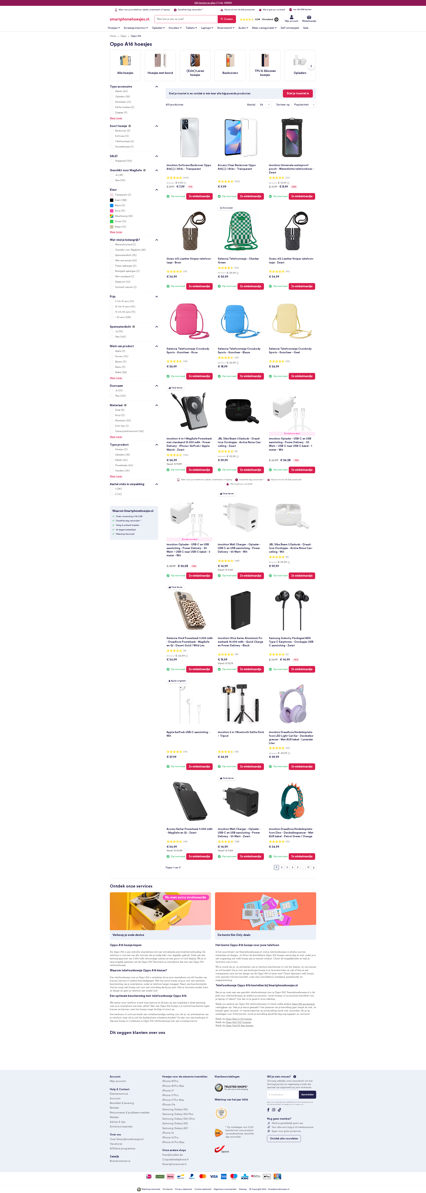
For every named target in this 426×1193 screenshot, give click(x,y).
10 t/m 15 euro (122, 306)
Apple (118, 351)
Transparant (121, 194)
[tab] (134, 86)
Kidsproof (120, 281)
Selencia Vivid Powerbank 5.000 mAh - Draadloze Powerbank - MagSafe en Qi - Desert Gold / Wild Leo (190, 642)
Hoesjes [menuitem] (112, 28)
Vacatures (116, 1144)
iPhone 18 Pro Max (173, 1086)
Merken (114, 1117)
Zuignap (119, 112)
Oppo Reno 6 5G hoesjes (239, 1019)
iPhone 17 (168, 1090)
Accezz (119, 356)
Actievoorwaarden (121, 1126)
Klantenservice (119, 1093)
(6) (287, 654)
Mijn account (291, 21)
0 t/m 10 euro (122, 301)
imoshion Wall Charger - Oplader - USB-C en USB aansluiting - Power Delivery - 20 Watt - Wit (239, 548)
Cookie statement (203, 1189)
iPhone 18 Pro (170, 1081)
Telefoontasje (122, 141)
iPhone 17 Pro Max (173, 1100)
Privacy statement (183, 1189)
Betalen (114, 1107)
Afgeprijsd (120, 160)
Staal (118, 410)
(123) (185, 455)
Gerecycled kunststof (127, 431)
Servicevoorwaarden (274, 1104)
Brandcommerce (120, 1161)
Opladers (120, 96)
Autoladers (121, 102)
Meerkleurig (121, 216)
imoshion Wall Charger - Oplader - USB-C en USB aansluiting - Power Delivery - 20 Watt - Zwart (239, 832)
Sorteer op (283, 104)
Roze (117, 210)
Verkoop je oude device (128, 935)
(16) (288, 841)
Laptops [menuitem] (206, 28)
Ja (116, 175)
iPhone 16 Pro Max (173, 1142)
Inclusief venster (124, 287)
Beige (118, 226)
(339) (186, 178)
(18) (236, 654)
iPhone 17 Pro (170, 1095)
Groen (118, 221)
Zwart (118, 200)
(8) (236, 451)
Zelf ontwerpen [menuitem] (290, 28)
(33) (288, 178)
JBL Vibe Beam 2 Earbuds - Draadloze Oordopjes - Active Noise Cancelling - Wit (291, 548)
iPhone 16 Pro (170, 1137)
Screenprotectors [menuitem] (135, 28)
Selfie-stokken (123, 107)
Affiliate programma (122, 1148)
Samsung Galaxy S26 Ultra (178, 1118)
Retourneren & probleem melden (130, 1112)
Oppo (123, 36)
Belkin (118, 372)
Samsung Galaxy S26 (175, 1109)
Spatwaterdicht (123, 255)
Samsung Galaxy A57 (175, 1128)
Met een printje (123, 260)
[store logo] (129, 18)
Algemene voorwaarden (225, 1189)
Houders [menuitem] (174, 28)
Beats (118, 367)
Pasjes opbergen (124, 265)
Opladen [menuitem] (157, 28)
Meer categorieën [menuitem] (263, 28)
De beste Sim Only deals (234, 935)
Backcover (121, 130)
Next (311, 66)
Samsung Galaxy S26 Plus (177, 1114)
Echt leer (120, 426)
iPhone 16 (168, 1133)
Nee (117, 180)
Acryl (118, 415)
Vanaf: (174, 463)
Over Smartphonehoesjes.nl (126, 1139)
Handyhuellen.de (172, 1155)
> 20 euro (120, 317)
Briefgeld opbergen (125, 271)
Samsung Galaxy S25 (175, 1123)
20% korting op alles (204, 2)
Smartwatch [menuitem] (224, 28)
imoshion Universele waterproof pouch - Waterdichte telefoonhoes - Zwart (291, 169)
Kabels (119, 91)
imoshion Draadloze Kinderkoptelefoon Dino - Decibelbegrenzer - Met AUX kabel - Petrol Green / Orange (291, 832)
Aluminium (120, 420)
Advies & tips (117, 1122)
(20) (185, 361)
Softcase (120, 136)
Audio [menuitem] (242, 28)
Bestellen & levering (122, 1103)
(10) (185, 271)
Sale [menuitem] (305, 28)
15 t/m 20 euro (123, 312)
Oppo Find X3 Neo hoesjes (239, 1025)
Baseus (119, 361)
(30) (185, 752)
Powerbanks (121, 465)
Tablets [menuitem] (190, 28)
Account (115, 1098)
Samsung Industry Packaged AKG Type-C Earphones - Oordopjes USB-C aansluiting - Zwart (291, 642)
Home (113, 36)
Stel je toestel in (298, 93)
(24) (236, 268)
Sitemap (243, 1189)
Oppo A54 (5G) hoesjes (238, 1022)
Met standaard (123, 276)
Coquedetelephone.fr (175, 1159)
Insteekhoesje (122, 146)
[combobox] (195, 19)
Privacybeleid (304, 1102)
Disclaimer (168, 1189)
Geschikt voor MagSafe (128, 249)
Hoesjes (119, 449)
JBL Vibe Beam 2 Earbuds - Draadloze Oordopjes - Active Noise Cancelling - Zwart (239, 442)
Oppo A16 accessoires (303, 1004)
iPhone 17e (168, 1104)
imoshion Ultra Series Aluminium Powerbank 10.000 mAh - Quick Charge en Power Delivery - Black (240, 642)
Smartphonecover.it (174, 1164)
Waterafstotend (123, 244)
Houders (120, 470)
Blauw (118, 205)
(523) (237, 181)
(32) (288, 748)
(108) (237, 561)
